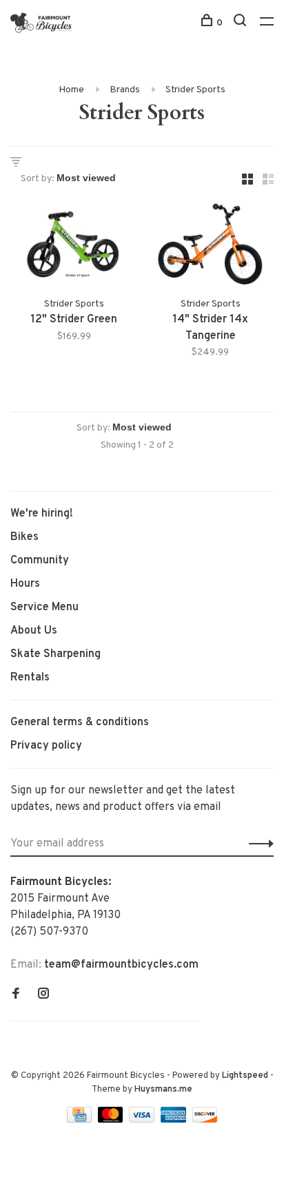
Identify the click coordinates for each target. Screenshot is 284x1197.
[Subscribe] (257, 844)
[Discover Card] (205, 1120)
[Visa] (143, 1120)
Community (39, 561)
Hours (25, 584)
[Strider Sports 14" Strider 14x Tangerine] (210, 246)
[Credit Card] (80, 1120)
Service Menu (44, 607)
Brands (125, 90)
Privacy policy (46, 746)
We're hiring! (41, 514)
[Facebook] (15, 995)
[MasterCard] (112, 1120)
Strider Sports (195, 90)
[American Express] (175, 1120)
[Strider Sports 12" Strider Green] (73, 246)
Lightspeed (245, 1075)
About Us (33, 631)
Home (71, 90)
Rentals (30, 678)
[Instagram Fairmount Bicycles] (43, 995)
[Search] (242, 23)
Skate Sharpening (55, 654)
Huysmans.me (163, 1089)
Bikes (24, 537)
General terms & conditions (79, 722)
